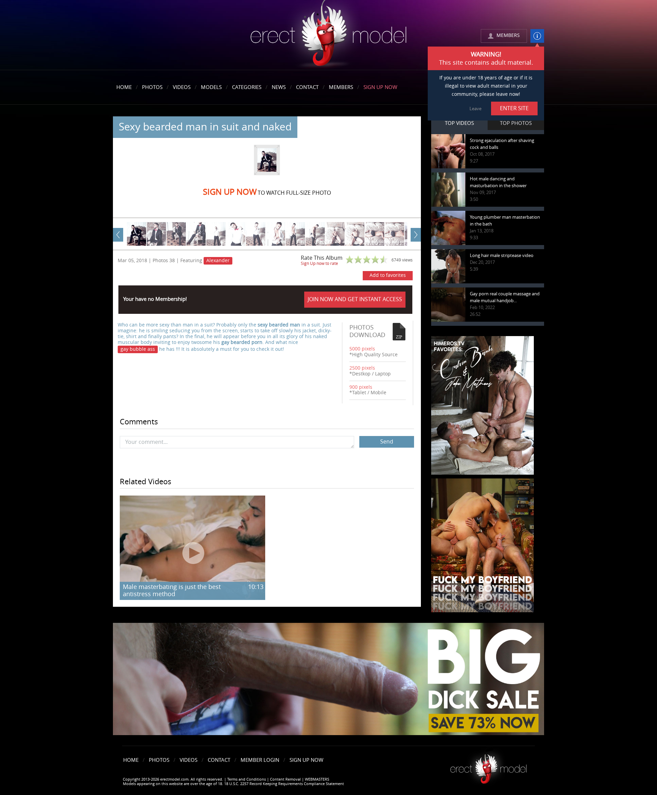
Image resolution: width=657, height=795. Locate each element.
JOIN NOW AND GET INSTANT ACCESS (355, 299)
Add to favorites (388, 275)
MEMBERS (508, 35)
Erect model (488, 766)
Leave (475, 108)
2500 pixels (362, 368)
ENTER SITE (514, 108)
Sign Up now (230, 192)
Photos (152, 87)
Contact (307, 87)
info (537, 36)
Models (211, 87)
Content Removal (285, 779)
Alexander (218, 261)
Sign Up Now (380, 87)
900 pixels (360, 387)
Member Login (260, 760)
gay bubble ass (137, 349)
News (279, 87)
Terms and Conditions (246, 779)
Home (124, 87)
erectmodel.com (328, 35)
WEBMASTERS (317, 779)
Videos (182, 87)
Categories (246, 87)
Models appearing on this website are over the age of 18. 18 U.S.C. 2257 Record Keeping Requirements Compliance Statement (233, 784)
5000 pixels (362, 349)
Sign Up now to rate (319, 263)
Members (341, 87)
